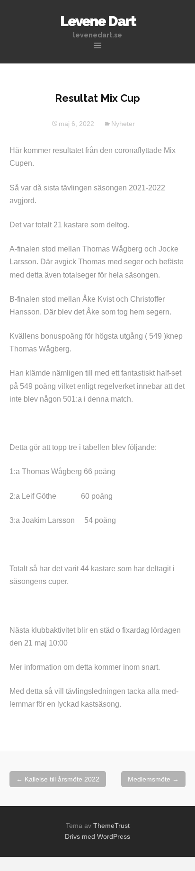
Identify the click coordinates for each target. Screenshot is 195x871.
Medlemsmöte (153, 779)
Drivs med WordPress (97, 836)
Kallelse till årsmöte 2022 (57, 779)
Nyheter (123, 123)
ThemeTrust (111, 825)
